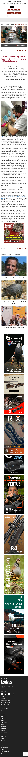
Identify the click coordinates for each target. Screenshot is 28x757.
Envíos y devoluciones (5, 700)
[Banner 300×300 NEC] (14, 233)
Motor (2, 734)
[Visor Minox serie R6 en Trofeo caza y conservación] (14, 404)
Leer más (16, 7)
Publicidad (3, 712)
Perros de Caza (4, 722)
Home (2, 24)
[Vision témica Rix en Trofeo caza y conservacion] (14, 434)
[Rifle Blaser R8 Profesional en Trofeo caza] (14, 534)
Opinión (2, 738)
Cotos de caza (4, 732)
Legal (2, 745)
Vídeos (2, 749)
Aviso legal (3, 698)
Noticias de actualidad (9, 24)
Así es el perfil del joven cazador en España (14, 327)
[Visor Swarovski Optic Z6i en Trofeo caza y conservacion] (14, 614)
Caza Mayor (3, 726)
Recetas (2, 753)
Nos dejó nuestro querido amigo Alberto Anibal (14, 278)
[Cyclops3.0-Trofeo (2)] (14, 654)
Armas (2, 724)
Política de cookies (5, 704)
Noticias (2, 720)
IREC (2, 86)
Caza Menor (3, 728)
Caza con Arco (4, 730)
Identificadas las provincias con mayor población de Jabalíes (14, 302)
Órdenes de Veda (4, 747)
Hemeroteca (3, 740)
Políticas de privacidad (5, 702)
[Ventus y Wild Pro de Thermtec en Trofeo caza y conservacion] (14, 494)
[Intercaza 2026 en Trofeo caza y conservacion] (14, 574)
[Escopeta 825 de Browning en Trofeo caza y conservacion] (14, 353)
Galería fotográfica (5, 751)
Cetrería (2, 742)
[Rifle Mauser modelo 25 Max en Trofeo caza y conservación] (14, 383)
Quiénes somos (4, 710)
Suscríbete (14, 13)
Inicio (2, 718)
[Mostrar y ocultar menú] (2, 20)
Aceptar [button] (12, 6)
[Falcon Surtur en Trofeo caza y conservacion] (14, 464)
